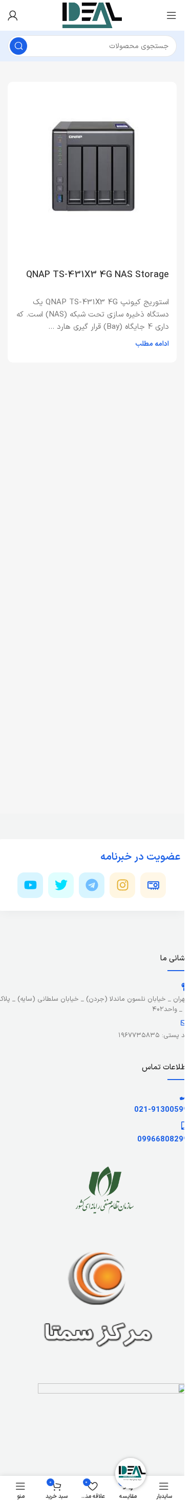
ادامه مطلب (152, 344)
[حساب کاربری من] (13, 15)
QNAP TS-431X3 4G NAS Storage (97, 275)
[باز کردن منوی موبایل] (171, 15)
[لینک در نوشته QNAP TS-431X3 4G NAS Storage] (92, 166)
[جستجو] (18, 46)
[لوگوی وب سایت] (92, 15)
